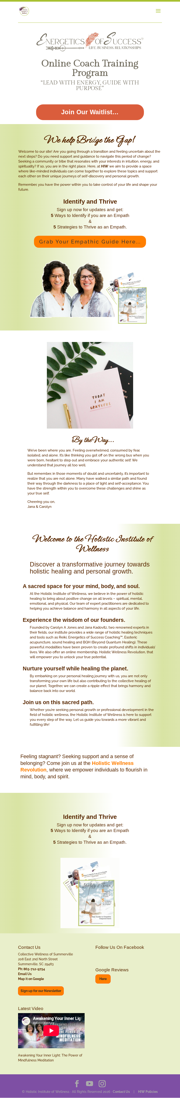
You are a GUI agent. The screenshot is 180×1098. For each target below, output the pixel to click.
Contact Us (121, 1092)
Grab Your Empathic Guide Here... (90, 242)
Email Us (25, 974)
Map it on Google (31, 979)
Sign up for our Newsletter (41, 991)
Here (103, 979)
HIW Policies (148, 1092)
